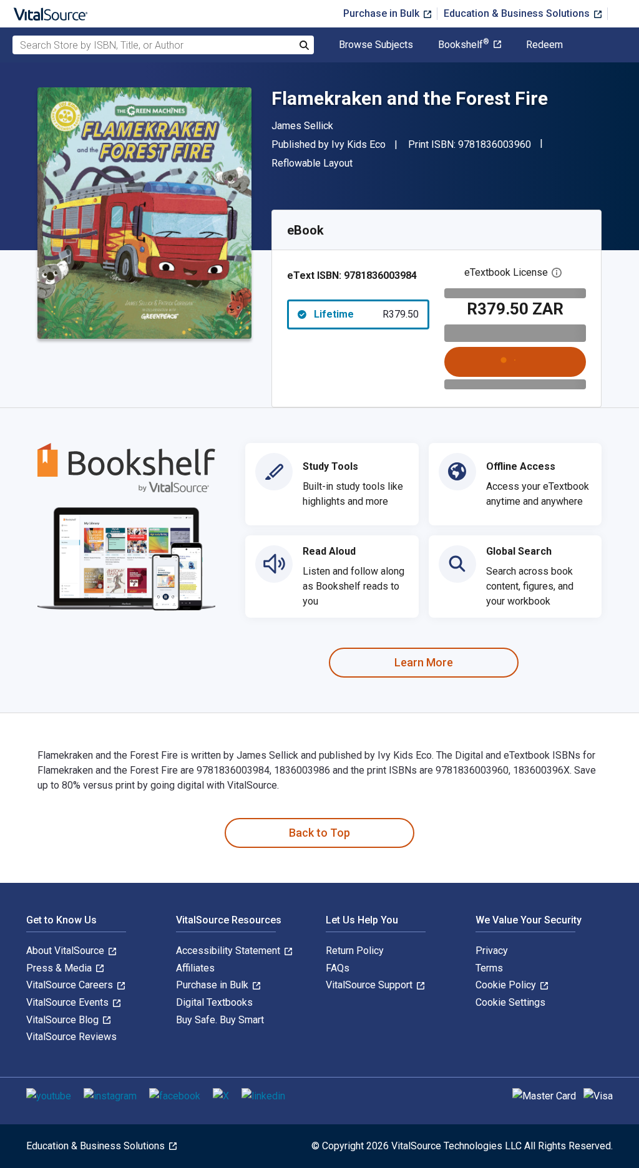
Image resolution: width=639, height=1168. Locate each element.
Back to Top (319, 832)
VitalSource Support (370, 985)
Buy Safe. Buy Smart (220, 1020)
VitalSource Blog (63, 1020)
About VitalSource (66, 950)
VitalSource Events (68, 1002)
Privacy (492, 950)
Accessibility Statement (229, 950)
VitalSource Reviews (71, 1037)
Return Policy (355, 950)
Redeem (544, 45)
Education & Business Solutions (518, 13)
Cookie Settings (510, 1002)
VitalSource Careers (70, 985)
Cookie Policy (507, 985)
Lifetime (366, 314)
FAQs (337, 968)
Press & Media (60, 968)
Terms (489, 968)
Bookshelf (463, 45)
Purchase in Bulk (382, 13)
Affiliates (195, 968)
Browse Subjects (376, 45)
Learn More (423, 662)
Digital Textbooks (214, 1002)
